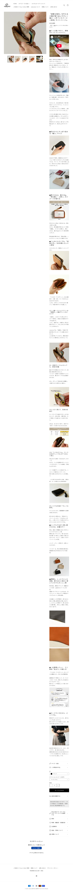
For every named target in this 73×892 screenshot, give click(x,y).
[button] (24, 3)
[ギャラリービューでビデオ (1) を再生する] (39, 59)
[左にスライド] (5, 59)
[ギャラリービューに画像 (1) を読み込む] (10, 59)
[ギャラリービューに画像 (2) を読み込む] (18, 59)
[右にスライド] (44, 59)
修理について (34, 868)
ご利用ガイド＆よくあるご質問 (21, 868)
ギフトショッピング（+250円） (57, 777)
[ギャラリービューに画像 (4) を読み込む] (32, 59)
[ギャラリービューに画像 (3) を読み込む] (25, 59)
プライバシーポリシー (52, 868)
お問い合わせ (42, 868)
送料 (54, 25)
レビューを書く (36, 848)
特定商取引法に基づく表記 (36, 870)
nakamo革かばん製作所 (34, 888)
